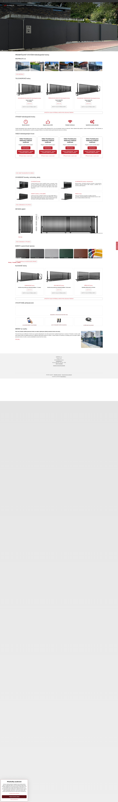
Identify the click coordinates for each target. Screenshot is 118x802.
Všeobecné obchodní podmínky (59, 365)
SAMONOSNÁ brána (29, 285)
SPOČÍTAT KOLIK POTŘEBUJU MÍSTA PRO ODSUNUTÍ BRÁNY (59, 112)
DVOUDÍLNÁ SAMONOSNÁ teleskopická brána (88, 98)
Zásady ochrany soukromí (67, 374)
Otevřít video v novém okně (26, 155)
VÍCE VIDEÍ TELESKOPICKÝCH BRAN (25, 173)
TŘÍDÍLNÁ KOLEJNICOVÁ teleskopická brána (59, 98)
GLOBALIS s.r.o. (59, 356)
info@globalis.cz (59, 361)
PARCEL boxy (78, 193)
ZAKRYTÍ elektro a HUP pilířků (38, 193)
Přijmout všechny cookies (14, 796)
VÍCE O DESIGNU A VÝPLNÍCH (23, 241)
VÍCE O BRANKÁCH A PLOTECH (23, 204)
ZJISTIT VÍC (29, 103)
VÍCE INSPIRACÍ (20, 74)
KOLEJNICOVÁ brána (59, 285)
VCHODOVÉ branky (35, 181)
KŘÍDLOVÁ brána (88, 285)
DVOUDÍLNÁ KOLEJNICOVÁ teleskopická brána (29, 98)
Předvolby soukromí (57, 374)
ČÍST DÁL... (17, 339)
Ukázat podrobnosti (14, 799)
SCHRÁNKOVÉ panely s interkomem (84, 181)
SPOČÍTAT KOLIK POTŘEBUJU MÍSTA (29, 106)
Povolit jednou (25, 147)
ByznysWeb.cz (63, 376)
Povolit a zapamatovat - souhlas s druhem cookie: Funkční (25, 152)
